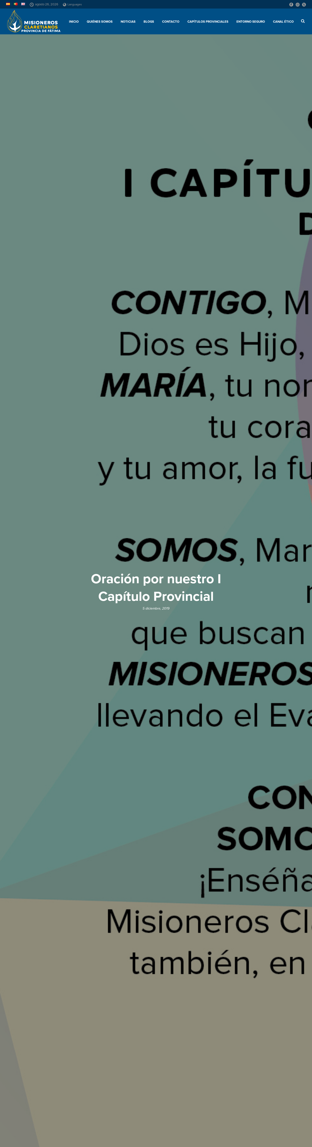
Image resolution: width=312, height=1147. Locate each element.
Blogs (149, 22)
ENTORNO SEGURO (250, 22)
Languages (75, 4)
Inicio (74, 22)
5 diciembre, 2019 (156, 608)
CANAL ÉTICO (283, 22)
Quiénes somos (100, 22)
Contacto (170, 22)
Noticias (128, 22)
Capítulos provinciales (207, 22)
